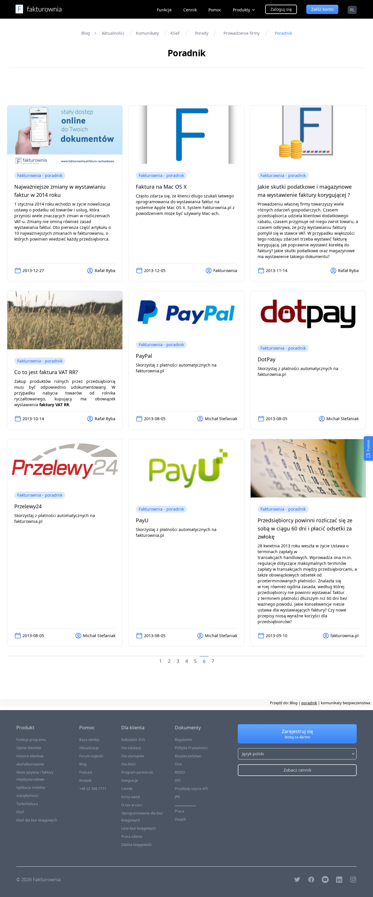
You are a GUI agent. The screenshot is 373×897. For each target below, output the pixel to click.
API (177, 780)
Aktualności (113, 33)
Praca (179, 811)
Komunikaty (147, 33)
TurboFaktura (27, 803)
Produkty (241, 10)
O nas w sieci (131, 805)
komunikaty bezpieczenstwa (345, 702)
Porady (201, 33)
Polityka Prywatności (191, 747)
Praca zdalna (131, 836)
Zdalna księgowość (136, 844)
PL (352, 10)
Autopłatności (27, 795)
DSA (178, 764)
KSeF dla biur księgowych (36, 820)
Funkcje (164, 10)
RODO (180, 772)
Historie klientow (29, 756)
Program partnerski (137, 772)
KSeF (175, 33)
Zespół (180, 819)
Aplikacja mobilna (30, 787)
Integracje (129, 780)
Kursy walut (130, 796)
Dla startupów (132, 756)
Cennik (190, 10)
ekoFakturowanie (30, 764)
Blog (85, 33)
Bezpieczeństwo (188, 756)
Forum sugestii (91, 756)
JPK (177, 796)
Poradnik (283, 33)
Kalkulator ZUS (133, 739)
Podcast (85, 772)
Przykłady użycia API (191, 788)
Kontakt (85, 780)
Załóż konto (322, 9)
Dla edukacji (131, 747)
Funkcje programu (31, 739)
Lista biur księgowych (138, 828)
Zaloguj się (281, 9)
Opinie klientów (28, 747)
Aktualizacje (89, 747)
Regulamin (183, 739)
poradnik (309, 702)
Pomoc (214, 10)
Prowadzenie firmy (242, 33)
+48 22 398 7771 (92, 788)
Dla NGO (128, 764)
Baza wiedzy (89, 739)
